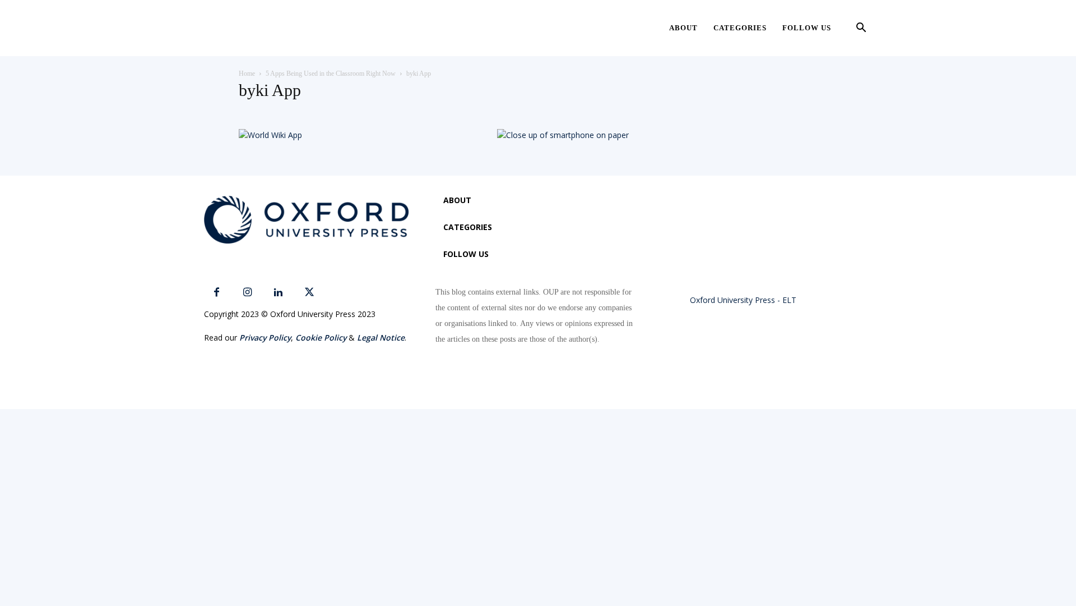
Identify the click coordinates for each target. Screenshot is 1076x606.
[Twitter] (309, 292)
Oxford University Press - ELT (743, 300)
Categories (740, 28)
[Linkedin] (278, 292)
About (683, 28)
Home (247, 73)
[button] (860, 29)
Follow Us (806, 28)
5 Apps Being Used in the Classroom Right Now (331, 73)
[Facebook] (216, 292)
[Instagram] (247, 292)
